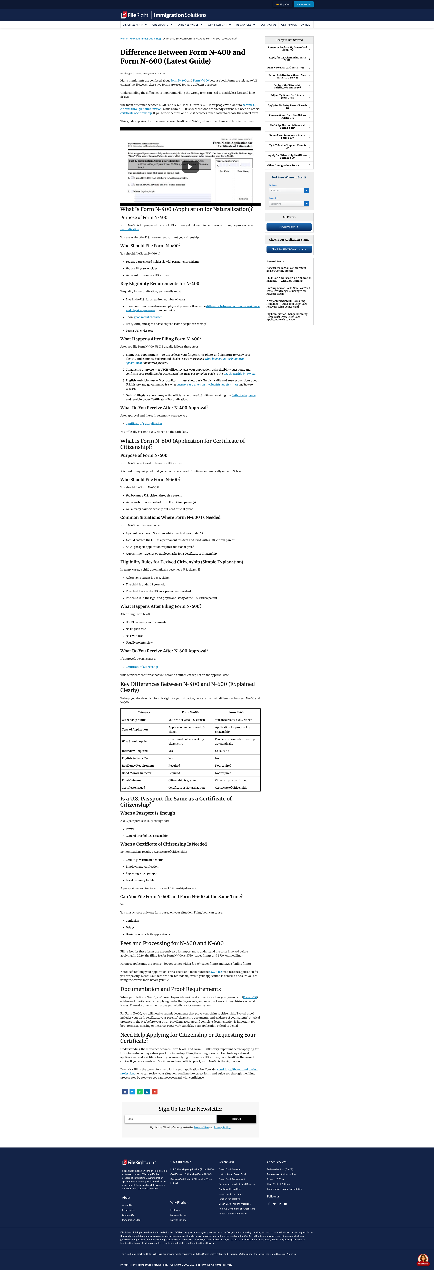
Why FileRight (217, 24)
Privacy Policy (263, 1239)
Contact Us (268, 24)
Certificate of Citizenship (142, 666)
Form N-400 (178, 80)
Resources (243, 24)
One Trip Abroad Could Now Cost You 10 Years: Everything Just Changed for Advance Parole (289, 291)
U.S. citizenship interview (239, 373)
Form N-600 (201, 80)
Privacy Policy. (222, 1127)
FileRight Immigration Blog (145, 38)
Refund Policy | (161, 1264)
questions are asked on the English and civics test (208, 384)
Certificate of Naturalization (144, 423)
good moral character (148, 317)
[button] (125, 1091)
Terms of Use (201, 1127)
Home (123, 38)
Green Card (160, 24)
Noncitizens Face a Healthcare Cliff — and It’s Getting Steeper (288, 269)
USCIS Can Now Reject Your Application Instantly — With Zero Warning (289, 279)
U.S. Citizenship (133, 24)
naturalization (129, 229)
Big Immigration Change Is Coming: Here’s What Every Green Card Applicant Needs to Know (287, 316)
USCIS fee (215, 971)
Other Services (188, 24)
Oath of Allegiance (243, 395)
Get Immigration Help (296, 24)
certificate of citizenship (136, 113)
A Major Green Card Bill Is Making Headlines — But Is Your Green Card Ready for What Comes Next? (287, 303)
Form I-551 (250, 997)
